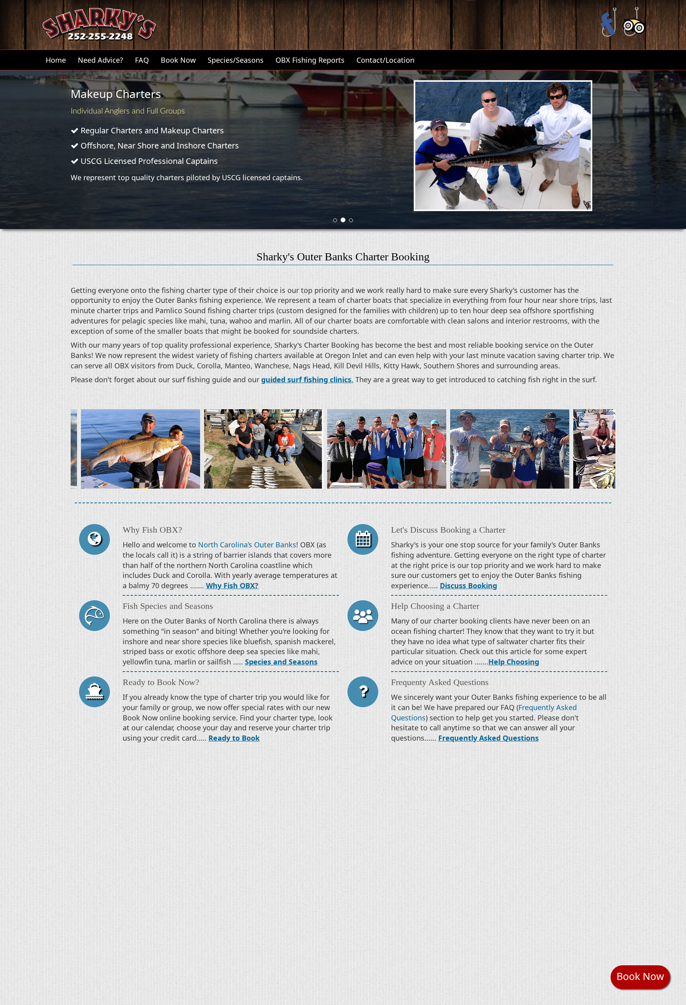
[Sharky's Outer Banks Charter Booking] (364, 541)
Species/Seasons (236, 60)
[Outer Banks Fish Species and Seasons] (95, 617)
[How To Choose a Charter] (364, 617)
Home (56, 60)
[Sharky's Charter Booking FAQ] (364, 694)
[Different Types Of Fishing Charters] (95, 694)
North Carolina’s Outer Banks (247, 544)
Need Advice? (100, 60)
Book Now (178, 60)
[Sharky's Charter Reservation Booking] (99, 22)
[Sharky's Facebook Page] (608, 18)
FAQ (142, 60)
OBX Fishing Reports (310, 60)
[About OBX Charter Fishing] (95, 541)
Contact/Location (385, 60)
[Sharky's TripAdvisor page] (634, 18)
